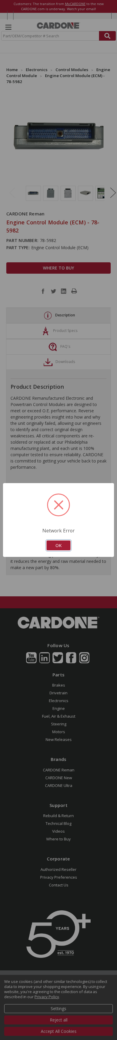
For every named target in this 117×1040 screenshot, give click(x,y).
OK (59, 545)
